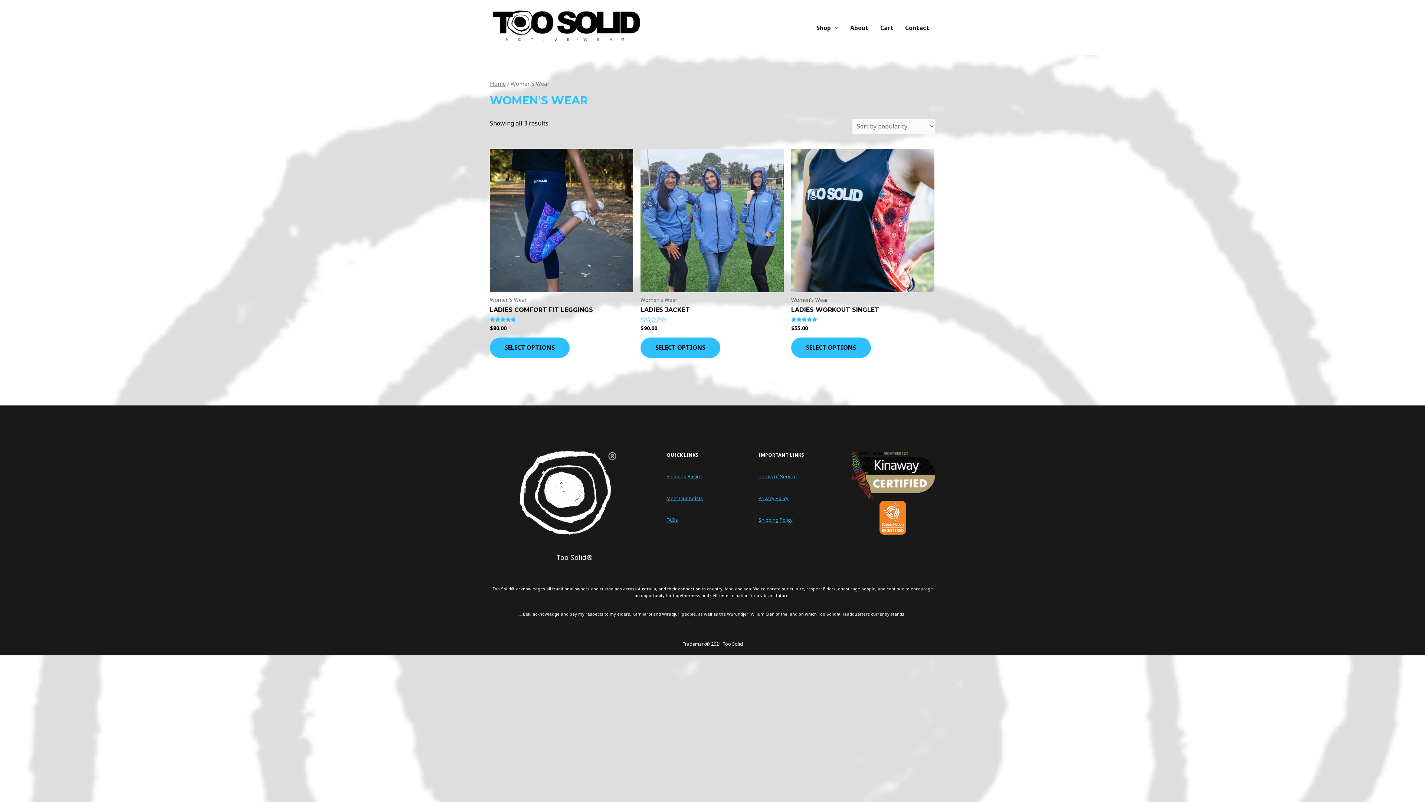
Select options (530, 347)
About (859, 28)
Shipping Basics (684, 476)
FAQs (672, 519)
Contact (917, 28)
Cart (886, 28)
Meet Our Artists (684, 498)
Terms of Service (778, 476)
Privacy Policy (774, 498)
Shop (823, 28)
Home (498, 83)
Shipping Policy (776, 519)
